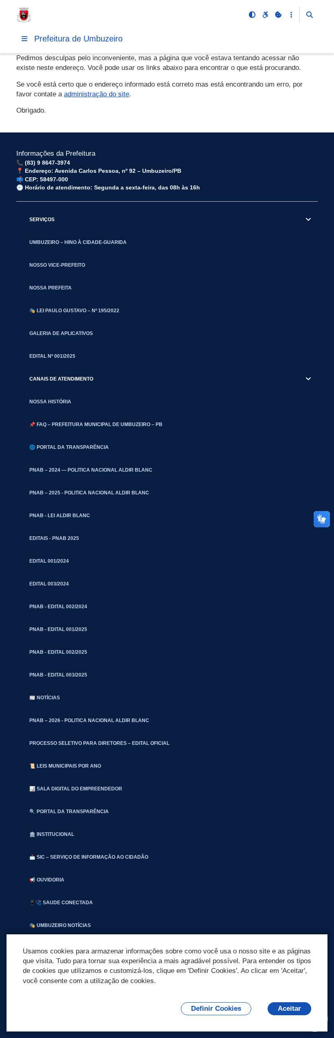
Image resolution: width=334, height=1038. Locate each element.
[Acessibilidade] (265, 14)
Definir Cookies (216, 1008)
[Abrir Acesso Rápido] (291, 14)
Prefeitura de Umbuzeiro (78, 38)
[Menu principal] (24, 38)
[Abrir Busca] (309, 15)
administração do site (96, 94)
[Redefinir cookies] (278, 14)
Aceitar (289, 1008)
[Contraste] (252, 14)
